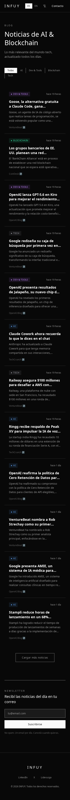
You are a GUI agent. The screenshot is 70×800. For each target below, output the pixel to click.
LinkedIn (22, 777)
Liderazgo (46, 777)
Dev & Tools (35, 70)
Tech (10, 75)
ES (28, 5)
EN (36, 5)
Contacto (57, 6)
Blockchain (54, 70)
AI (21, 70)
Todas (10, 70)
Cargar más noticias (35, 657)
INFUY (12, 5)
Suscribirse (35, 724)
